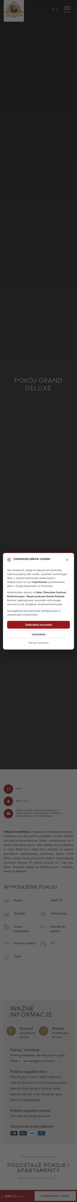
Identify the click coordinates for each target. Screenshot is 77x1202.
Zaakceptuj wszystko (38, 624)
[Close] (67, 560)
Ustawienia (38, 634)
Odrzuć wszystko (38, 642)
